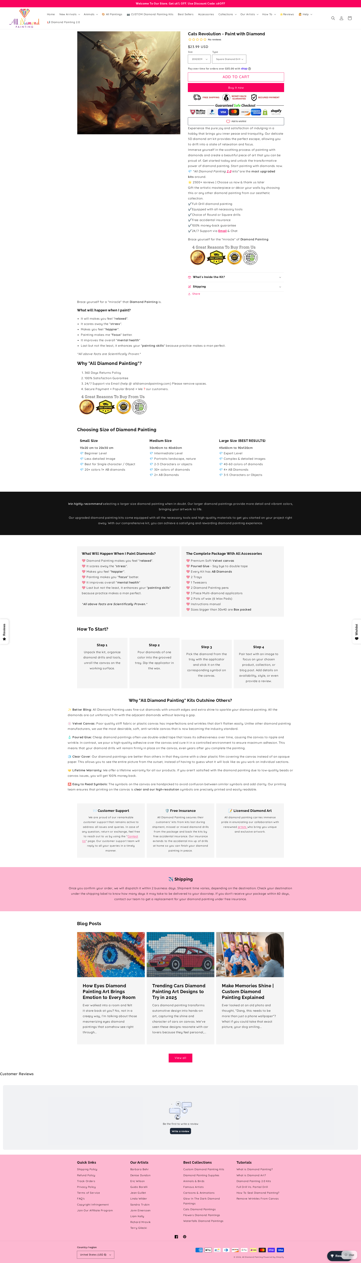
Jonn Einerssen (140, 1210)
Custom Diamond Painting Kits (203, 1169)
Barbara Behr (139, 1169)
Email (222, 231)
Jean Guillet (138, 1192)
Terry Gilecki (138, 1228)
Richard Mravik (140, 1222)
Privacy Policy (86, 1187)
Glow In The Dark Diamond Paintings (201, 1201)
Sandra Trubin (140, 1204)
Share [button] (196, 293)
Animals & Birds (194, 1181)
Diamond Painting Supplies (201, 1175)
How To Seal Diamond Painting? (258, 1192)
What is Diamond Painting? (255, 1169)
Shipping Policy (87, 1169)
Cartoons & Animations (199, 1192)
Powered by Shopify (273, 1257)
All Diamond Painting (252, 1257)
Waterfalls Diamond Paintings (203, 1221)
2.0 (229, 171)
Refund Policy (86, 1175)
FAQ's (81, 1198)
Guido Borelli (139, 1187)
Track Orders (86, 1181)
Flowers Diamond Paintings (201, 1215)
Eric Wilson (137, 1181)
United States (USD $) (93, 1254)
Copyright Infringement (93, 1204)
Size (190, 51)
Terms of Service (88, 1192)
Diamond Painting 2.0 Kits (254, 1181)
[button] (333, 18)
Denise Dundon (140, 1175)
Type (215, 51)
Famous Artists (193, 1187)
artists (242, 827)
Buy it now (236, 87)
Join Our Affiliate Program (95, 1210)
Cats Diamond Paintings (199, 1209)
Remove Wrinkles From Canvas (258, 1198)
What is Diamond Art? (251, 1175)
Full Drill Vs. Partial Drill (252, 1187)
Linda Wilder (138, 1198)
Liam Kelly (137, 1216)
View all (180, 1058)
